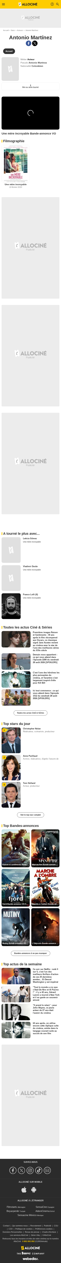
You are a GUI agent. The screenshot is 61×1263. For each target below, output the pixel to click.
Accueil (6, 30)
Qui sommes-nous (20, 1226)
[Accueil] (27, 4)
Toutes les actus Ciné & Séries (30, 713)
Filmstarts (12, 1207)
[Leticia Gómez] (11, 550)
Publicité (47, 1226)
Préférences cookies (44, 1229)
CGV (11, 1229)
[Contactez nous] (48, 1170)
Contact (6, 1226)
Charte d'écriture (49, 1232)
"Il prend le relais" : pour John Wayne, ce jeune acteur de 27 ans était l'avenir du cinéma (45, 1009)
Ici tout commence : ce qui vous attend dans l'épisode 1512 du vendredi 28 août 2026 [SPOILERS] (46, 694)
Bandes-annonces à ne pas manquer (30, 953)
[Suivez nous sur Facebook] (13, 1170)
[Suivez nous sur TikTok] (39, 1170)
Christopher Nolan (32, 728)
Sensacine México (27, 1215)
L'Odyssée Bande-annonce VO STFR (45, 943)
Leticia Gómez (30, 538)
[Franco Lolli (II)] (11, 606)
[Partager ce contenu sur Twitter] (35, 43)
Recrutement (35, 1226)
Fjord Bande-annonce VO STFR (16, 904)
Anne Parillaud (30, 756)
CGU (56, 1226)
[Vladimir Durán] (11, 578)
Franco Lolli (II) (30, 594)
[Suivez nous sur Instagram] (31, 1170)
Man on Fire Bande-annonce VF (45, 865)
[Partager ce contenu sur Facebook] (28, 43)
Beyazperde (13, 1211)
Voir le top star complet (30, 815)
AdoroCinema (43, 1211)
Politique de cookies (24, 1229)
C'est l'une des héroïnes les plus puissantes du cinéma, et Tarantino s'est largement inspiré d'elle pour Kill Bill (46, 677)
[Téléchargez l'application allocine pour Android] (35, 1189)
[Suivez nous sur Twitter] (22, 1170)
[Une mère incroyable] (16, 164)
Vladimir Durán (30, 566)
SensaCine (41, 1207)
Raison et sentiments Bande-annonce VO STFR (16, 865)
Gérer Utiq (35, 1235)
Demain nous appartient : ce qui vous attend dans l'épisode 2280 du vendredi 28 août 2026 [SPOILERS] (46, 658)
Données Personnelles (12, 1232)
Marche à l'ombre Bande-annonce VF (45, 904)
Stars (13, 30)
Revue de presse (32, 1232)
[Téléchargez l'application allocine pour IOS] (25, 1189)
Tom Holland (29, 783)
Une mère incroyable (16, 184)
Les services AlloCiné (19, 1235)
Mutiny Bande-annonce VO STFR (16, 943)
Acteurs (20, 30)
